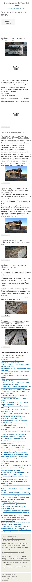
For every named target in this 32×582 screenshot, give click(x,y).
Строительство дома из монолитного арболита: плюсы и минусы (15, 242)
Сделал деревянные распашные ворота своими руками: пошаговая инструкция (15, 383)
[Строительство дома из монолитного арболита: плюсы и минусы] (16, 252)
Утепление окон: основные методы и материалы (16, 510)
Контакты (4, 576)
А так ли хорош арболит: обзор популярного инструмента (15, 321)
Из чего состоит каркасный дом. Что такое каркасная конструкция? (13, 442)
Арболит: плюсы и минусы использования (13, 39)
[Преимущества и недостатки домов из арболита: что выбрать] (16, 225)
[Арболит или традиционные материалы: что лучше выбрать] (16, 173)
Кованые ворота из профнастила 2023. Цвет (15, 479)
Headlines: (5, 359)
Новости (16, 8)
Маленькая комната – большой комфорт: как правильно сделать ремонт (14, 396)
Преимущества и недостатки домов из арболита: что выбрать (15, 189)
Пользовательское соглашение (11, 576)
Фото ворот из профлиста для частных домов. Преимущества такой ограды (14, 477)
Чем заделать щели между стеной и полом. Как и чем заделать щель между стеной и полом (15, 527)
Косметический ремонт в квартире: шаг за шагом (16, 390)
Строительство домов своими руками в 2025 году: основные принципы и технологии (15, 414)
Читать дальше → (5, 126)
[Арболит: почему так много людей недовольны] (16, 307)
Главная (10, 8)
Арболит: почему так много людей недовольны (13, 266)
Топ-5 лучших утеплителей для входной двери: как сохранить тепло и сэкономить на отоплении (16, 387)
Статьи (22, 8)
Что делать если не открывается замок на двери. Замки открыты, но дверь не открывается (15, 516)
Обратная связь (5, 580)
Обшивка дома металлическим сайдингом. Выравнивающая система (13, 507)
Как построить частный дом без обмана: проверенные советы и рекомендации (13, 417)
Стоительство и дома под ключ (16, 4)
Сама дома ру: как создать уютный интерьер (15, 452)
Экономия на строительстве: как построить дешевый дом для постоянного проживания (13, 435)
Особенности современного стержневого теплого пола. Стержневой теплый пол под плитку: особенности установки (15, 499)
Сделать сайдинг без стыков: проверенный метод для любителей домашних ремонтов (15, 450)
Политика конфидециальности (7, 578)
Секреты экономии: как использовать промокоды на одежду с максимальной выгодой (15, 523)
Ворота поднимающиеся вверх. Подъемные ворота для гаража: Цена (14, 520)
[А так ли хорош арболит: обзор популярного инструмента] (16, 337)
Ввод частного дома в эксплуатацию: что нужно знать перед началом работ (15, 424)
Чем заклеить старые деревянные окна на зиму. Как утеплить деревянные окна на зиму (15, 473)
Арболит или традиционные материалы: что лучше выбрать (15, 136)
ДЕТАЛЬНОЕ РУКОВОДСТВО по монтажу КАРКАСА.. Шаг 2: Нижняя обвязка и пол (13, 504)
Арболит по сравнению (8, 22)
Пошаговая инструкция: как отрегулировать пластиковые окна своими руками (13, 356)
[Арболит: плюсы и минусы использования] (16, 49)
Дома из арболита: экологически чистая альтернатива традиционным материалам (13, 446)
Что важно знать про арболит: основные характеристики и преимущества (12, 362)
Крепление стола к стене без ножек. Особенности (15, 566)
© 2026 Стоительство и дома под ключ (9, 574)
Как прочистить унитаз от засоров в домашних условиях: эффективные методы (14, 403)
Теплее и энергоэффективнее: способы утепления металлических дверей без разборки (16, 469)
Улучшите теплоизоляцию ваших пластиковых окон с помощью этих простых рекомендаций (16, 466)
